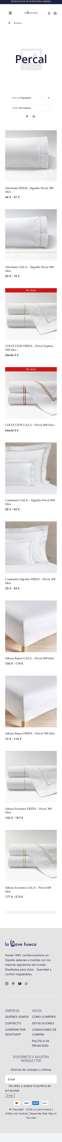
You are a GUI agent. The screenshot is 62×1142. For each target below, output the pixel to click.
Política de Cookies (17, 1113)
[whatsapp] (26, 983)
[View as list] (33, 116)
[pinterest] (13, 983)
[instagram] (6, 983)
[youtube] (19, 983)
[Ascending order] (48, 97)
